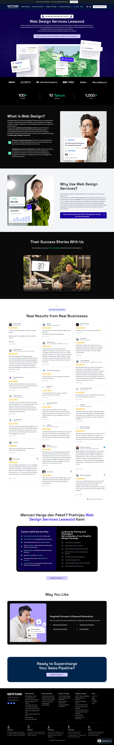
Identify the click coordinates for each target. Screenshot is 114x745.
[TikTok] (14, 703)
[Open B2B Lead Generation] (44, 6)
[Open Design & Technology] (57, 6)
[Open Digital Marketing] (30, 6)
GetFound (81, 207)
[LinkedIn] (11, 703)
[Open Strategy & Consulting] (71, 6)
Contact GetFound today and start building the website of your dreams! (57, 31)
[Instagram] (8, 703)
